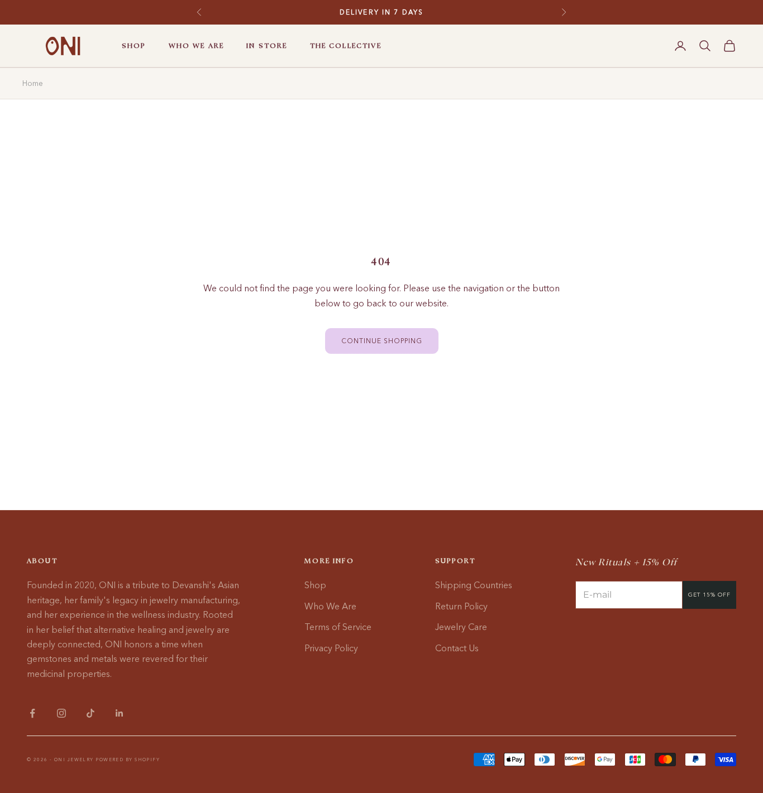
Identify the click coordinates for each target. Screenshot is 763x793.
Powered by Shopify (128, 759)
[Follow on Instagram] (61, 713)
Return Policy (461, 606)
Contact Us (457, 647)
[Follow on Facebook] (32, 713)
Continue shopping (381, 341)
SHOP (134, 45)
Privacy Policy (331, 647)
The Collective (346, 45)
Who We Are (330, 606)
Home (32, 83)
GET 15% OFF (709, 594)
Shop (315, 584)
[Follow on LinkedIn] (119, 713)
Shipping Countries (473, 584)
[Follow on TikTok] (90, 713)
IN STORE (266, 45)
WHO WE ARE (197, 45)
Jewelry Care (461, 626)
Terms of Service (337, 626)
